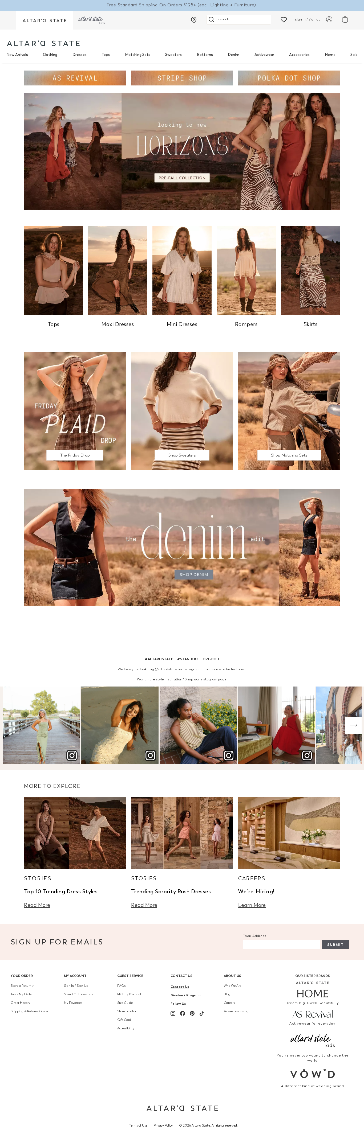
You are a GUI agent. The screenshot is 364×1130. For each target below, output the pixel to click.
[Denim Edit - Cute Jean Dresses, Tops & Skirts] (182, 547)
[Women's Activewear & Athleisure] (75, 77)
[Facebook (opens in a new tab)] (182, 1013)
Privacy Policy (163, 1125)
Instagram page (213, 679)
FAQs (121, 986)
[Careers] (289, 832)
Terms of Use (138, 1125)
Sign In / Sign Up (76, 986)
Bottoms (205, 54)
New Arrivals (17, 54)
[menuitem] (17, 54)
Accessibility (125, 1028)
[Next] (353, 725)
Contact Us (181, 976)
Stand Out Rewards (78, 994)
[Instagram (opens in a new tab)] (173, 1013)
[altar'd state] (43, 43)
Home (330, 54)
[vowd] (313, 1073)
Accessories (299, 54)
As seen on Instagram (239, 1011)
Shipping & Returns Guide (29, 1011)
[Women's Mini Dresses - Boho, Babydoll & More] (181, 269)
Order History (20, 1003)
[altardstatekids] (91, 20)
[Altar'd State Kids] (313, 1040)
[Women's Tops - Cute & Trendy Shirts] (53, 269)
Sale (354, 54)
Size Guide (125, 1003)
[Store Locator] (194, 20)
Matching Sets (137, 54)
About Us (232, 976)
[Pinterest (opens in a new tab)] (192, 1013)
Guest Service (130, 976)
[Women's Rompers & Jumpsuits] (246, 269)
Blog (227, 994)
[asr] (313, 1013)
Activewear (264, 54)
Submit (335, 945)
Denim (233, 54)
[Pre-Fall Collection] (182, 150)
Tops (106, 54)
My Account (75, 976)
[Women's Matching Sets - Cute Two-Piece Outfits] (289, 410)
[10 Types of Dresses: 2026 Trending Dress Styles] (75, 832)
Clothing (50, 54)
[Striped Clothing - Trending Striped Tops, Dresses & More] (182, 77)
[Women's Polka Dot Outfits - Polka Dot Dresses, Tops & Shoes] (289, 77)
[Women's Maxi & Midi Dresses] (117, 269)
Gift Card (124, 1020)
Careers (229, 1003)
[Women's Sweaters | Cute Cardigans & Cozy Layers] (182, 410)
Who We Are (232, 986)
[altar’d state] (44, 20)
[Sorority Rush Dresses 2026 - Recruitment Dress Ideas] (182, 832)
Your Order (22, 976)
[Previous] (10, 725)
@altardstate (166, 669)
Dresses (79, 54)
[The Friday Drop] (75, 410)
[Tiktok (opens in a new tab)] (202, 1013)
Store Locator (126, 1011)
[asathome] (313, 989)
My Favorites (73, 1003)
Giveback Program (185, 995)
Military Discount (129, 994)
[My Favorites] (284, 19)
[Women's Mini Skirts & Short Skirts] (310, 269)
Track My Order (22, 994)
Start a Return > (22, 986)
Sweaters (173, 54)
